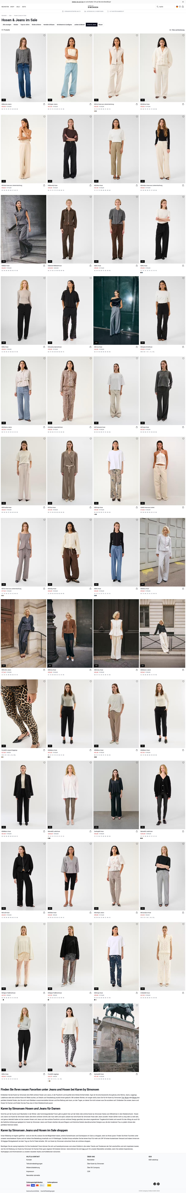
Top (122, 1098)
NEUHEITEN (5, 6)
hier (83, 1149)
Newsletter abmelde (33, 1175)
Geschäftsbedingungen (48, 1191)
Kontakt (29, 1160)
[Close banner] (183, 1)
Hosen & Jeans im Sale (20, 15)
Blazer (134, 1098)
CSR (88, 1171)
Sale (10, 15)
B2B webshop (153, 1160)
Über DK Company (93, 1167)
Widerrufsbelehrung (33, 1167)
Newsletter (90, 1160)
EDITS (24, 6)
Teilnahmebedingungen (34, 1164)
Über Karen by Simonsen (95, 1164)
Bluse (127, 1098)
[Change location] (177, 6)
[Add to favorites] (44, 35)
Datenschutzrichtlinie (32, 1191)
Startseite (4, 15)
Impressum (30, 1171)
